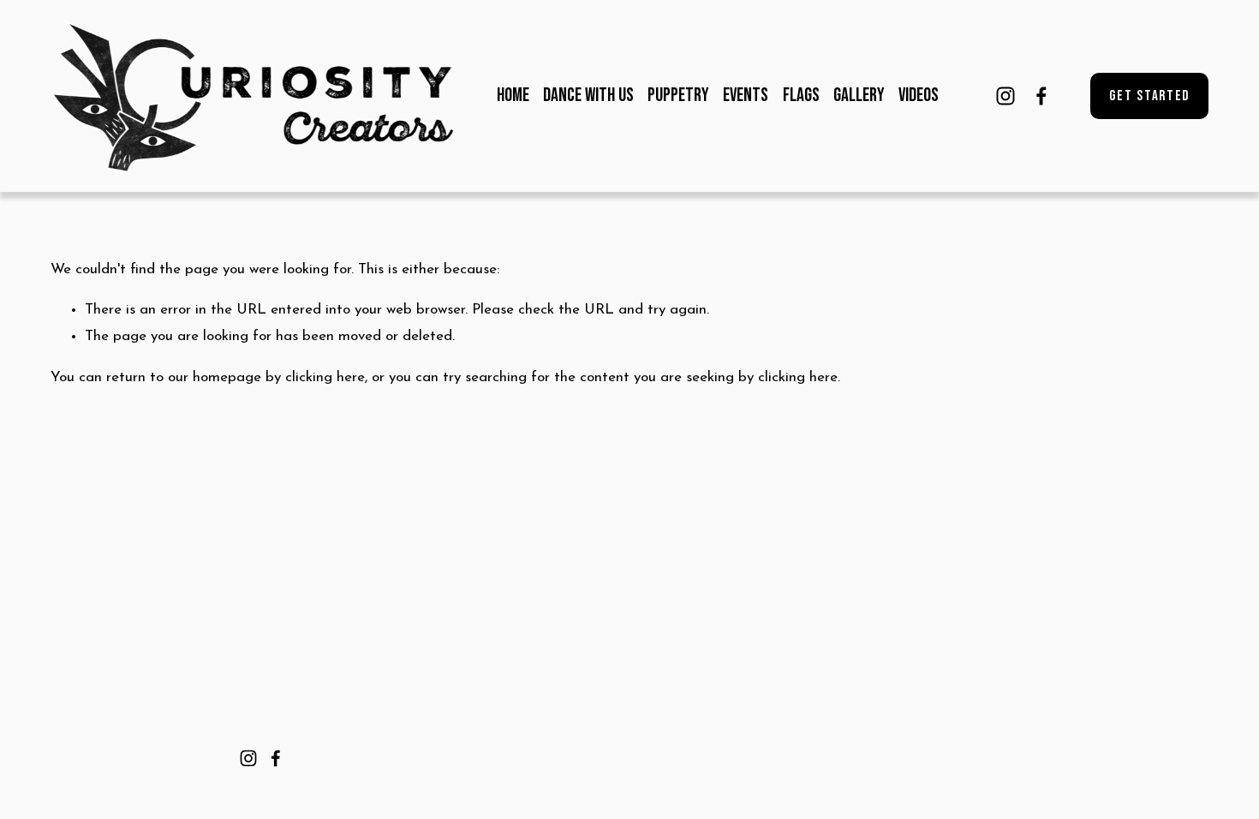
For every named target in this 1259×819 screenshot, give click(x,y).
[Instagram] (1005, 96)
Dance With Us (588, 95)
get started (1149, 96)
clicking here (325, 377)
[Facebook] (1041, 96)
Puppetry (678, 95)
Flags (801, 95)
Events (745, 95)
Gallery (859, 95)
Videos (918, 95)
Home (513, 95)
